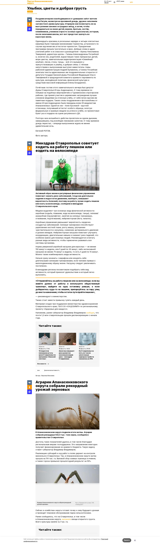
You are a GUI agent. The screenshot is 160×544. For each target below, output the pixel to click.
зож (38, 370)
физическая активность (51, 370)
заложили (66, 519)
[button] (67, 173)
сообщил (90, 313)
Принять (127, 540)
